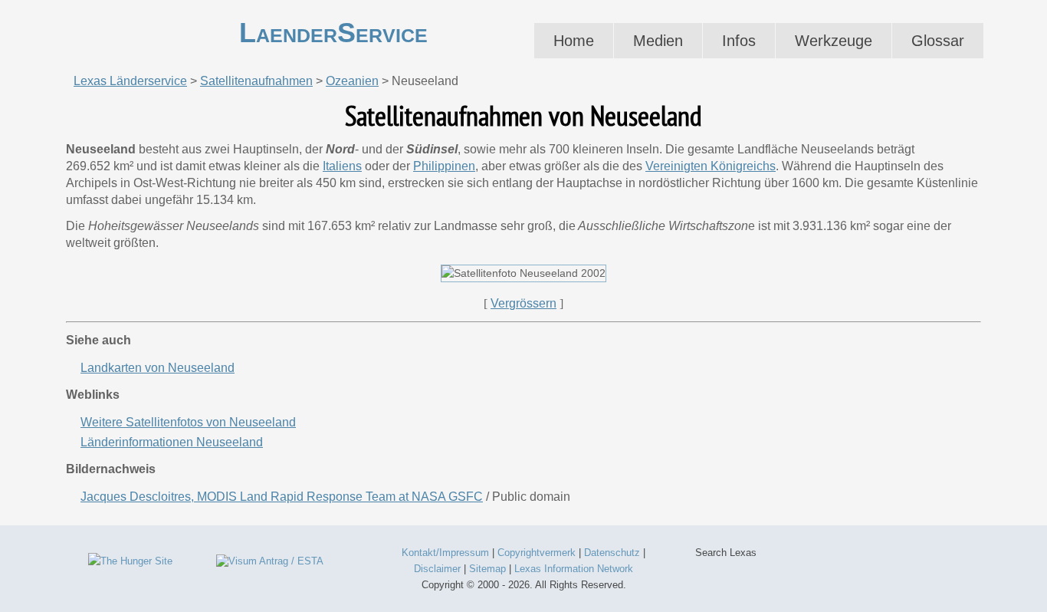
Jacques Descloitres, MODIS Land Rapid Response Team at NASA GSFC (281, 496)
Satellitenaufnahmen (256, 80)
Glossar (937, 40)
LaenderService (333, 32)
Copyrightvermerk (536, 552)
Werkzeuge (833, 40)
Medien (658, 40)
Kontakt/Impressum (445, 552)
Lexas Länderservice (130, 80)
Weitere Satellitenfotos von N (188, 422)
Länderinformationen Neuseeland (171, 442)
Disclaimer (437, 568)
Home (573, 40)
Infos (739, 40)
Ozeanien (352, 80)
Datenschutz (612, 552)
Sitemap (487, 568)
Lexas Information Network (573, 568)
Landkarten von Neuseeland (157, 367)
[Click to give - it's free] (130, 561)
